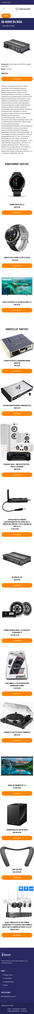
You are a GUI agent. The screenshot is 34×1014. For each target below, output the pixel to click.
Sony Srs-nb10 (17, 869)
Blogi (6, 985)
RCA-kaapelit (27, 64)
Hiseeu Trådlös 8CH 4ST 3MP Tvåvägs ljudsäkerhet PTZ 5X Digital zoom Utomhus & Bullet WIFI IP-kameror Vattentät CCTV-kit (17, 924)
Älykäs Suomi (8, 975)
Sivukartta (24, 1011)
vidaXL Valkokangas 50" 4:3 (17, 785)
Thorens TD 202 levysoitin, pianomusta (17, 732)
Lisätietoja (17, 79)
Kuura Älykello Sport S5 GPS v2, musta (17, 257)
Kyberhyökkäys (9, 982)
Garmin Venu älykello (17, 204)
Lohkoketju (7, 978)
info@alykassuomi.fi (6, 2)
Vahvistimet (4, 66)
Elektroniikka (13, 64)
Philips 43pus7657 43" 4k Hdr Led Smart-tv (17, 302)
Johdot (20, 64)
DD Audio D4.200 (17, 577)
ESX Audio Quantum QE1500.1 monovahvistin (17, 405)
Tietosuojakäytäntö (13, 1011)
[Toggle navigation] (3, 8)
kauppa (6, 16)
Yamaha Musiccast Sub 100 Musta (17, 830)
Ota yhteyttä (16, 1009)
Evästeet (23, 1009)
